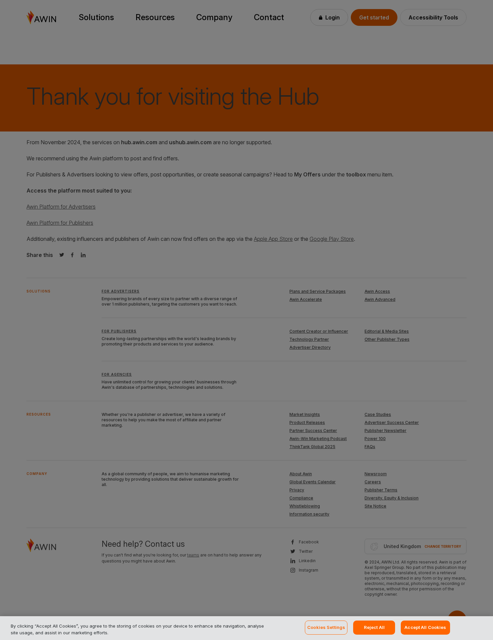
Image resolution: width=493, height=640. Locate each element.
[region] (246, 628)
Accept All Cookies (425, 627)
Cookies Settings (326, 627)
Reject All (374, 627)
